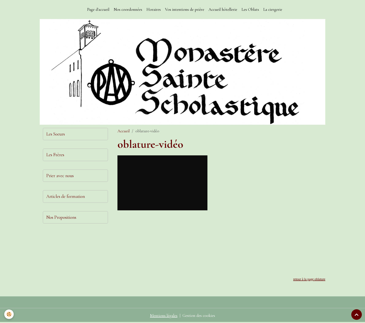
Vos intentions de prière (184, 9)
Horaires (153, 9)
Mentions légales (163, 315)
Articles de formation (65, 196)
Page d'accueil (98, 9)
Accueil (123, 131)
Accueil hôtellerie (222, 9)
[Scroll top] (356, 314)
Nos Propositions (61, 217)
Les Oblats (250, 9)
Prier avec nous (60, 175)
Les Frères (55, 154)
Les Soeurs (55, 134)
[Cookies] (9, 314)
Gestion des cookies (198, 315)
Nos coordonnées (128, 9)
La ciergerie (272, 9)
